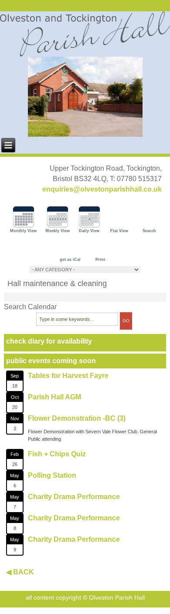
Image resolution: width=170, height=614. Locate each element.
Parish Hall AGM (54, 397)
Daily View (89, 231)
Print (100, 259)
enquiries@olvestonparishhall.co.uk (102, 189)
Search (149, 231)
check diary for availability (49, 341)
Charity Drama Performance (74, 496)
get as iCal (70, 259)
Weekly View (57, 231)
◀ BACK (20, 572)
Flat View (119, 231)
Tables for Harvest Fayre (68, 375)
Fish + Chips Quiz (57, 454)
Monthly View (23, 231)
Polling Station (52, 475)
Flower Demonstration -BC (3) (77, 418)
